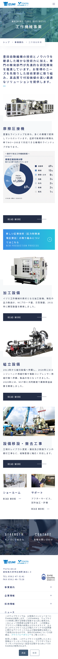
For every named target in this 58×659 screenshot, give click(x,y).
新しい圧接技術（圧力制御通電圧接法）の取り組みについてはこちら (23, 238)
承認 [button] (23, 652)
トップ (6, 42)
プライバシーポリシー (21, 634)
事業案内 (19, 42)
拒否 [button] (35, 652)
